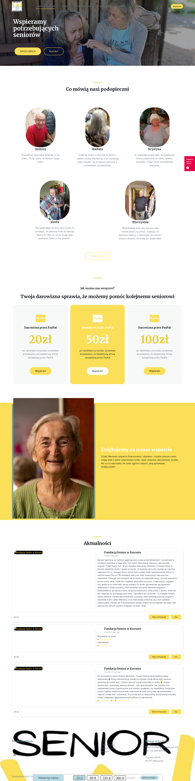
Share (176, 617)
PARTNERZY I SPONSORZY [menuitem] (112, 6)
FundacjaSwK (104, 645)
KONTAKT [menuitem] (137, 6)
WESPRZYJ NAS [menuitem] (85, 6)
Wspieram (177, 6)
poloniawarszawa (123, 700)
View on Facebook (159, 617)
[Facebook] (14, 755)
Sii (113, 700)
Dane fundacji (108, 744)
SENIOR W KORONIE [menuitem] (45, 6)
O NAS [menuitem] (65, 6)
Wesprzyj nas (107, 748)
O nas (104, 741)
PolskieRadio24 (105, 639)
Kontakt (105, 751)
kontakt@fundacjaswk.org (165, 747)
